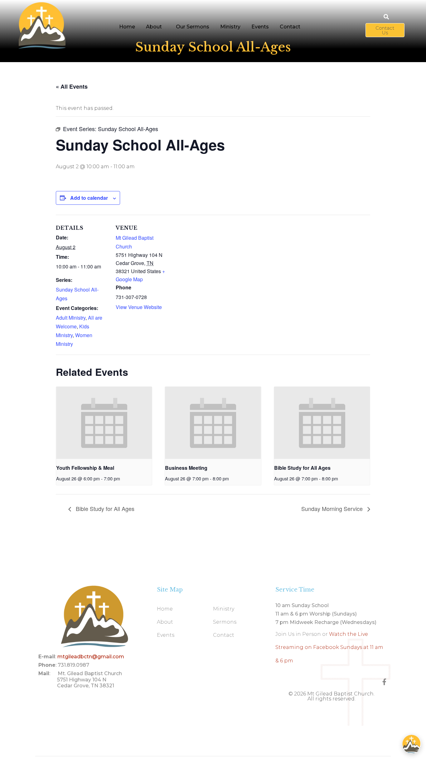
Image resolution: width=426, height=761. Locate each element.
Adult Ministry (70, 317)
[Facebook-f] (384, 682)
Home (127, 27)
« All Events (72, 86)
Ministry (230, 27)
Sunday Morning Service (332, 508)
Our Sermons (192, 27)
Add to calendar (89, 197)
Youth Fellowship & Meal (85, 467)
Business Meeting (186, 467)
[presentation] (104, 423)
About (154, 27)
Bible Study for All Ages (302, 467)
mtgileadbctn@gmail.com (90, 657)
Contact (290, 27)
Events (260, 27)
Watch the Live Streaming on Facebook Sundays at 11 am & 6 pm (329, 647)
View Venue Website (139, 307)
